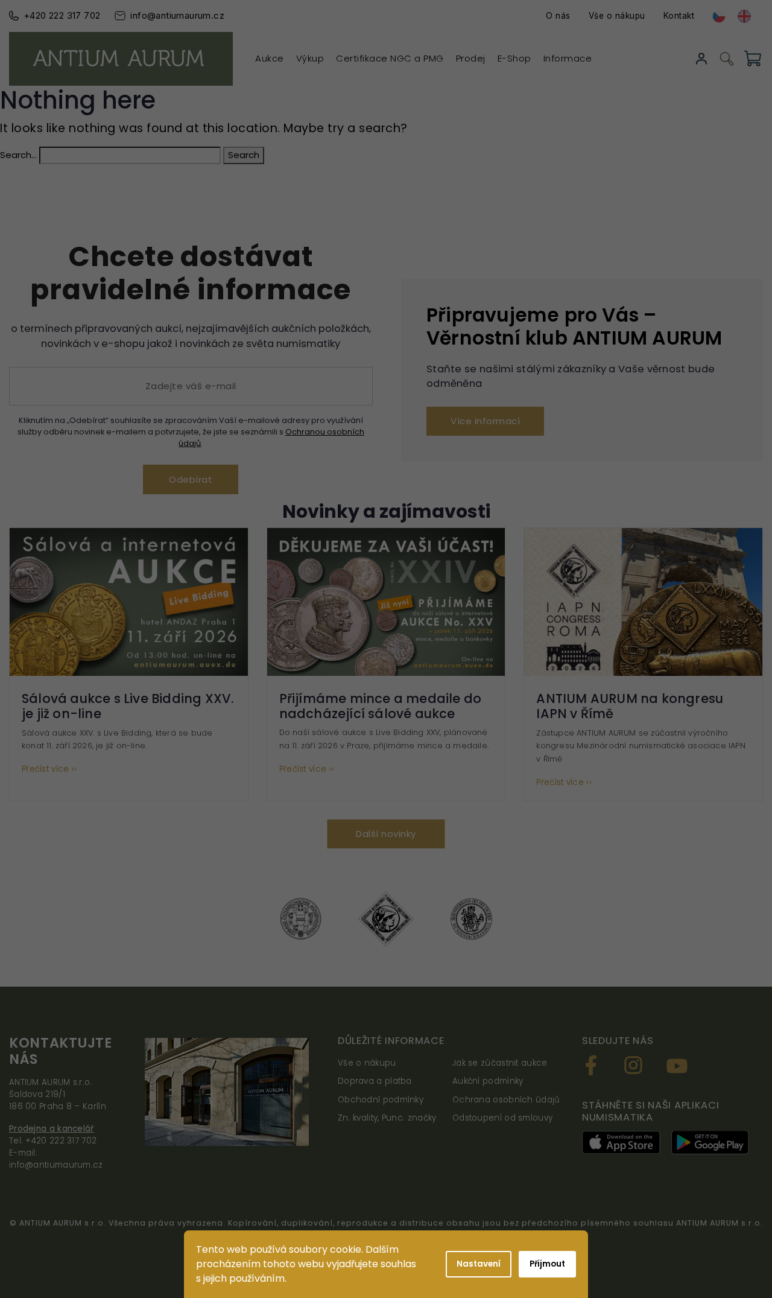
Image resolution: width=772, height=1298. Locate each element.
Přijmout (547, 1264)
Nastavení (479, 1264)
